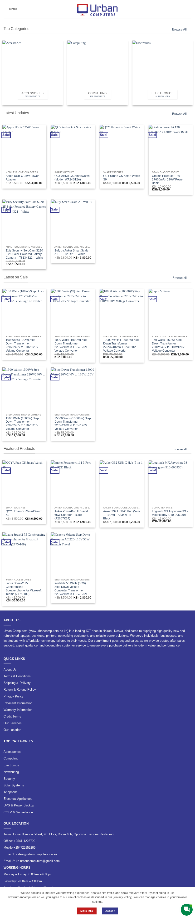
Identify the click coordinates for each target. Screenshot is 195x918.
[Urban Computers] (97, 9)
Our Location (12, 730)
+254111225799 (24, 841)
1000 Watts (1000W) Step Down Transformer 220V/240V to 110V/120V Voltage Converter (71, 345)
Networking (11, 772)
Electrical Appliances (18, 798)
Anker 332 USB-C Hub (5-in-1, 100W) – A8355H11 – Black (121, 515)
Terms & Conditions (17, 676)
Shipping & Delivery (17, 683)
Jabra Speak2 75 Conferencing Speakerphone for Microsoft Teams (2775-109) (23, 588)
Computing (11, 758)
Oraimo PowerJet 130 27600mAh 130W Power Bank (168, 179)
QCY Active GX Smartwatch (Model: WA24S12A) (72, 177)
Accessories (12, 752)
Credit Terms (12, 716)
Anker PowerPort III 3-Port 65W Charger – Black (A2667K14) (71, 515)
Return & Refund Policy (20, 689)
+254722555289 (24, 847)
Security (9, 778)
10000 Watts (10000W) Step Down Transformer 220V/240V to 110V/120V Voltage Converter (121, 345)
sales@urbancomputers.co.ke (36, 854)
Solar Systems (14, 785)
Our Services (13, 723)
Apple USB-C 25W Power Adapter (22, 177)
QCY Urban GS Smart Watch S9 (121, 177)
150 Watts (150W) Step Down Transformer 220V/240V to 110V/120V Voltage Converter (168, 345)
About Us (10, 669)
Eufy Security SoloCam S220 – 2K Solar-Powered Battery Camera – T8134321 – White (24, 254)
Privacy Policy (14, 696)
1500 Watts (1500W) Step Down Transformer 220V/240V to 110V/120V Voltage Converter (22, 424)
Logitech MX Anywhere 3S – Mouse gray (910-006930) (170, 513)
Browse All (179, 29)
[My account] (181, 9)
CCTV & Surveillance (18, 812)
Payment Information (18, 703)
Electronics (11, 765)
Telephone (11, 792)
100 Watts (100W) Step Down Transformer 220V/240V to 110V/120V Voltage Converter (22, 345)
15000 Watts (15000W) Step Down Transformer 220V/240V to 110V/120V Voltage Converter (72, 424)
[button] (10, 9)
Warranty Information (18, 710)
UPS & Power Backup (19, 805)
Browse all (179, 278)
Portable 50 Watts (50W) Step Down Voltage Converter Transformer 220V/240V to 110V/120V (70, 588)
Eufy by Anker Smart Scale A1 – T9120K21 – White (71, 252)
